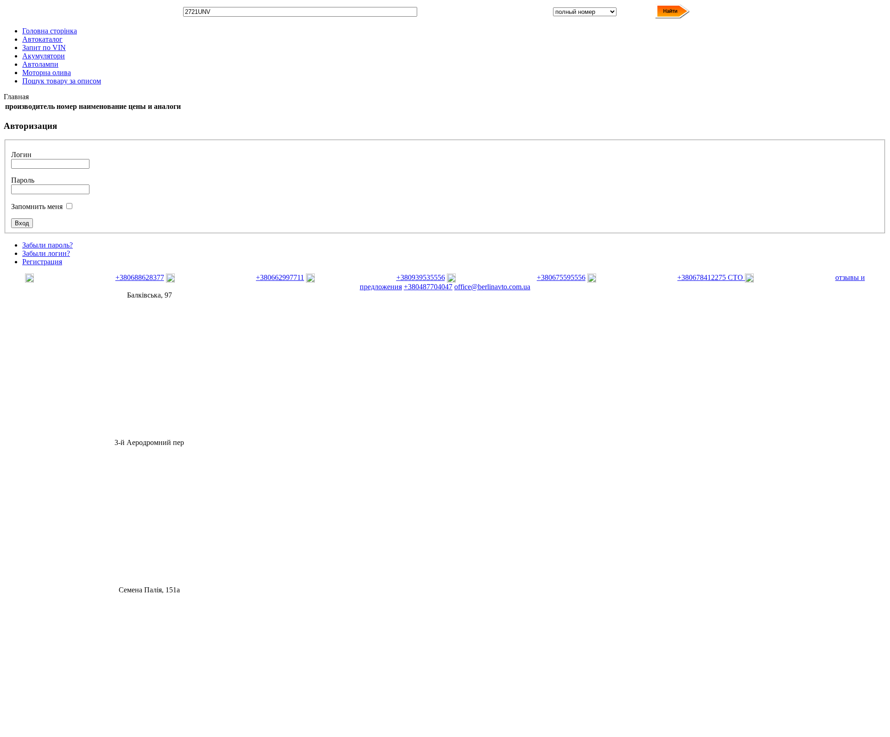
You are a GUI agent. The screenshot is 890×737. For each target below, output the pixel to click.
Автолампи (40, 64)
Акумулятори (43, 56)
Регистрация (42, 262)
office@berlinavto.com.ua (492, 287)
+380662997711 (280, 277)
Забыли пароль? (47, 245)
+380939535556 (420, 277)
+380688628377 (139, 277)
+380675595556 (561, 277)
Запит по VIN (44, 47)
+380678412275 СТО (711, 277)
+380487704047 (428, 287)
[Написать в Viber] (69, 280)
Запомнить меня (37, 206)
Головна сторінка (49, 31)
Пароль (22, 180)
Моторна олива (46, 72)
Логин (21, 155)
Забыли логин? (46, 253)
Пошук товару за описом (61, 81)
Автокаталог (42, 39)
